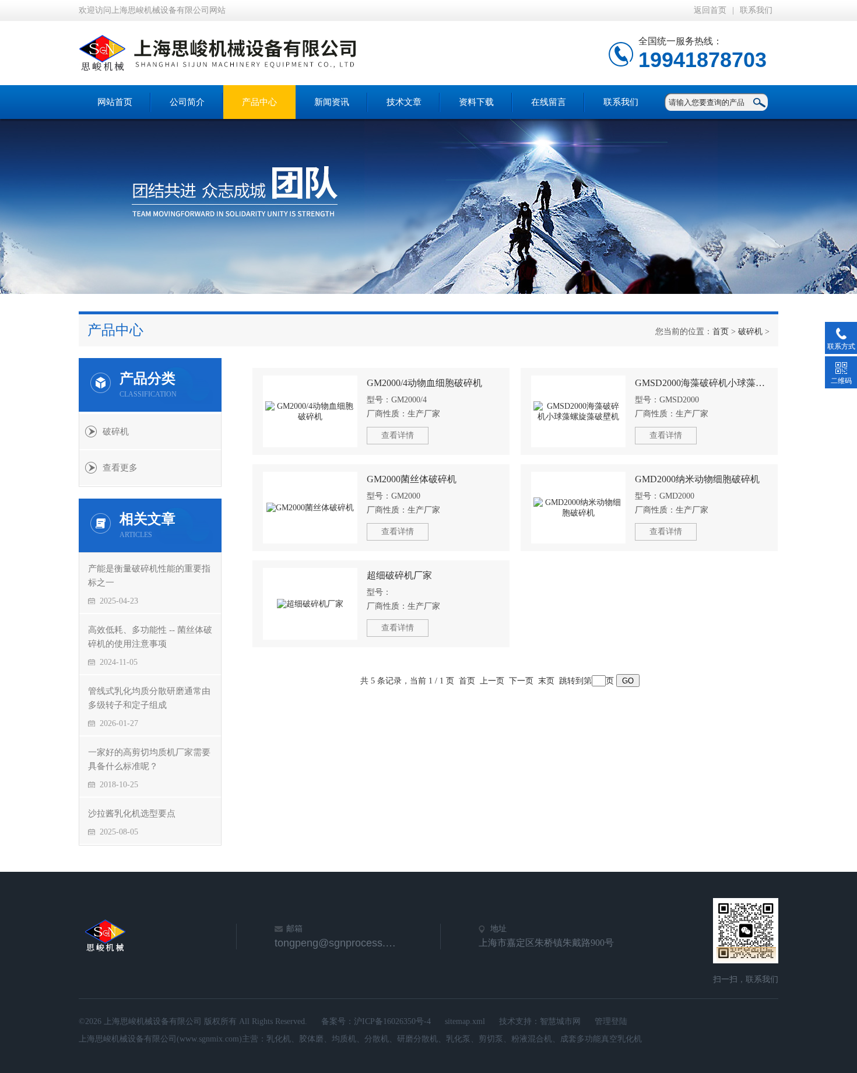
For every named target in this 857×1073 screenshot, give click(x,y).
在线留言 (548, 102)
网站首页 (114, 102)
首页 (720, 331)
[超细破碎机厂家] (310, 604)
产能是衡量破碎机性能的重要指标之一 (149, 575)
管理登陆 (611, 1021)
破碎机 (750, 331)
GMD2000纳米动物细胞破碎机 (697, 479)
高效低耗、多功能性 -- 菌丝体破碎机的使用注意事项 (150, 636)
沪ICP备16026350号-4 (392, 1021)
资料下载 (476, 102)
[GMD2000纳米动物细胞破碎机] (578, 507)
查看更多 (120, 467)
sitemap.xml (465, 1021)
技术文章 (404, 102)
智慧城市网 (560, 1021)
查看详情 (397, 435)
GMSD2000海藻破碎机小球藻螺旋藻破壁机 (701, 383)
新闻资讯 (331, 102)
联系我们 (756, 10)
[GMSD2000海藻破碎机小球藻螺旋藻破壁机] (578, 411)
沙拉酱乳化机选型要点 (131, 813)
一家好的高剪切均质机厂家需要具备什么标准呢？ (149, 759)
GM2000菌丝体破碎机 (411, 479)
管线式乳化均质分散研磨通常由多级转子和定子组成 (149, 698)
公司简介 (187, 102)
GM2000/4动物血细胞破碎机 (424, 383)
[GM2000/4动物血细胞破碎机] (310, 411)
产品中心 (259, 102)
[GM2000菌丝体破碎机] (310, 507)
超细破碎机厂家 (399, 575)
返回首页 (710, 10)
